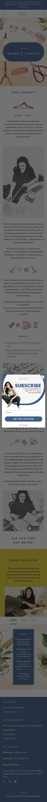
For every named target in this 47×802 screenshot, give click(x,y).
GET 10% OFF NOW (23, 418)
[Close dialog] (42, 377)
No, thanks (23, 425)
